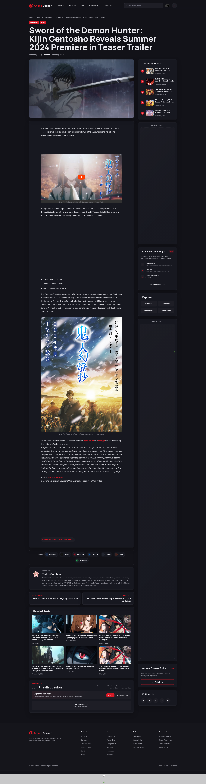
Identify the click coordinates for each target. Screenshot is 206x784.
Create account (122, 695)
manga (101, 441)
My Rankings (163, 747)
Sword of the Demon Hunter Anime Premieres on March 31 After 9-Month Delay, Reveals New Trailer (47, 668)
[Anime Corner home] (40, 6)
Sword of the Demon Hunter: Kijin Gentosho (57, 539)
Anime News (34, 22)
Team (83, 754)
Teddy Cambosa (43, 55)
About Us (84, 736)
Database (72, 6)
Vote (172, 668)
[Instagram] (155, 700)
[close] (104, 776)
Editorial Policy (86, 744)
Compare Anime (138, 747)
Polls (83, 6)
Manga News (166, 310)
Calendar (108, 6)
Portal (160, 766)
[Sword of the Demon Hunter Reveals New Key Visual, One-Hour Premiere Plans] (115, 655)
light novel (89, 441)
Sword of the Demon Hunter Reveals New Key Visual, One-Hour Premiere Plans (114, 668)
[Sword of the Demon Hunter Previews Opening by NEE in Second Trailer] (82, 624)
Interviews (110, 751)
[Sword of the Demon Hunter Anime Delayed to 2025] (82, 655)
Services (84, 751)
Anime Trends (137, 744)
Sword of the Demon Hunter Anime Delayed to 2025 (80, 667)
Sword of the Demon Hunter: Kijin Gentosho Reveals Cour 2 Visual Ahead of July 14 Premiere (46, 637)
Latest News (111, 736)
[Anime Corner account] (174, 5)
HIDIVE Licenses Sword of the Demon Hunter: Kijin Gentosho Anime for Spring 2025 (114, 637)
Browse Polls (137, 740)
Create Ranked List (165, 740)
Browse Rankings (165, 736)
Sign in (110, 695)
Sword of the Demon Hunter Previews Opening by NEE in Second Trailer (81, 636)
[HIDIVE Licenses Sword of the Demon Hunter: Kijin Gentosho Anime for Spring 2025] (115, 624)
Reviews (110, 747)
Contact (83, 740)
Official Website (55, 477)
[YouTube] (162, 700)
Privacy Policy (86, 747)
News (43, 22)
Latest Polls (137, 736)
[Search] (159, 5)
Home (31, 17)
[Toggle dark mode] (167, 5)
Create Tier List (164, 744)
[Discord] (168, 700)
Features (110, 754)
